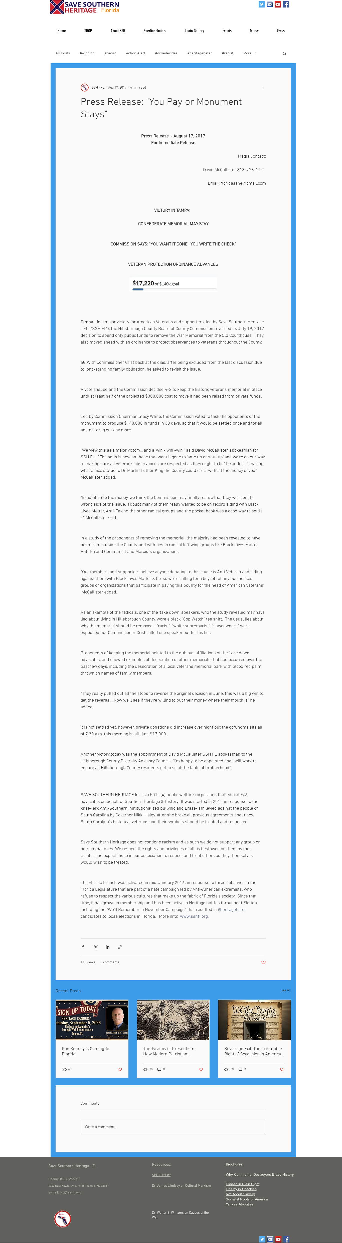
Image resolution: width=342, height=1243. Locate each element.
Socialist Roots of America (247, 1199)
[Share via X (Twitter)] (95, 947)
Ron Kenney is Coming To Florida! (85, 1051)
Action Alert (135, 53)
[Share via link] (119, 947)
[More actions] (263, 88)
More (247, 53)
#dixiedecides (166, 53)
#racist (110, 53)
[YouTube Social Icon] (278, 4)
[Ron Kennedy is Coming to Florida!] (92, 1020)
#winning (87, 53)
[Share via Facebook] (83, 947)
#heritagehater (200, 53)
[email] (270, 4)
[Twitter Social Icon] (262, 4)
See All (286, 990)
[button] (284, 53)
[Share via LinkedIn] (107, 947)
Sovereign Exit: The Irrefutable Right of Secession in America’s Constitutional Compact (254, 1051)
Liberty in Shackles (241, 1189)
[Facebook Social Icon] (286, 4)
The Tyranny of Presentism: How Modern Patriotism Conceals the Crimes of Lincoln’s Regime (169, 1051)
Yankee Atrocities (239, 1204)
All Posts (63, 53)
